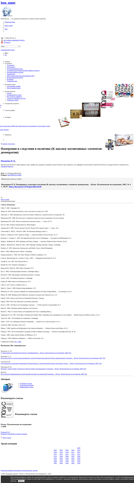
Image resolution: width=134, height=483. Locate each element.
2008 (67, 456)
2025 (55, 450)
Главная (7, 61)
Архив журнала (10, 91)
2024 (61, 450)
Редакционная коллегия (15, 77)
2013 (67, 454)
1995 (55, 463)
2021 (78, 450)
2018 (67, 452)
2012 (72, 454)
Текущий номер (10, 84)
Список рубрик (10, 110)
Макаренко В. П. (8, 161)
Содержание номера (14, 86)
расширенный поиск (8, 50)
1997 (72, 461)
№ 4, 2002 (18, 342)
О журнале (8, 63)
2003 (67, 459)
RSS (6, 29)
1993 (67, 463)
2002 (72, 459)
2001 (78, 459)
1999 (61, 461)
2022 (72, 450)
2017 (72, 452)
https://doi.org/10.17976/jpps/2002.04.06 (25, 187)
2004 (61, 459)
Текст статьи (5, 199)
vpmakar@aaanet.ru (7, 166)
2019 (61, 452)
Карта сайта (9, 25)
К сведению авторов (27, 385)
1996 (78, 461)
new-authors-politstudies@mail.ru (14, 40)
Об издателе (11, 67)
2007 (72, 456)
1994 (61, 463)
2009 (61, 456)
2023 (67, 450)
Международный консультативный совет (21, 76)
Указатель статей (12, 100)
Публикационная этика (15, 69)
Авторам (8, 117)
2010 (55, 456)
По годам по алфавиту (14, 96)
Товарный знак (12, 81)
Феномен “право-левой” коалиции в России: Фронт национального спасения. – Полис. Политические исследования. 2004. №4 (43, 369)
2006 (78, 456)
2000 (55, 461)
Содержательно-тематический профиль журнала (23, 70)
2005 (55, 459)
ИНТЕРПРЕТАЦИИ (14, 175)
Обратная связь (10, 22)
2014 (61, 454)
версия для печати (8, 144)
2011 (78, 454)
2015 (55, 454)
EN (6, 55)
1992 (72, 463)
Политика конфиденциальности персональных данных (19, 470)
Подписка (7, 42)
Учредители (11, 74)
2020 (55, 452)
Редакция (10, 79)
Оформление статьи (26, 387)
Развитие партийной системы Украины (14, 434)
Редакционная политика (15, 72)
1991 (78, 463)
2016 (78, 452)
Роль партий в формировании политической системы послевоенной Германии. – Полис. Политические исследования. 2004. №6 (44, 374)
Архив (9, 93)
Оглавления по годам (14, 95)
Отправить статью (26, 383)
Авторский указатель (12, 103)
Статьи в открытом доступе (16, 98)
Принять (21, 481)
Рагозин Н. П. (5, 432)
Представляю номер (13, 88)
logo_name (8, 2)
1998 (67, 461)
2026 (78, 448)
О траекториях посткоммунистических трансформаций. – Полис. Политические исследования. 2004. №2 (36, 353)
